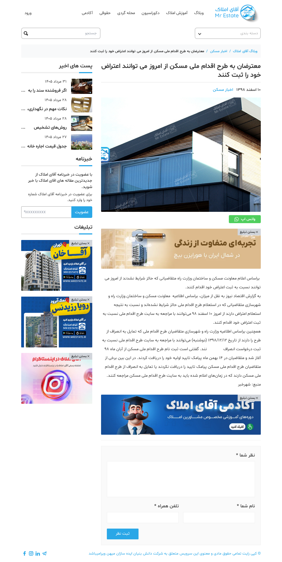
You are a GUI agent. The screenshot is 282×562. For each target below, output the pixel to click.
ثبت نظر (123, 534)
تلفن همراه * (166, 506)
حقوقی (105, 13)
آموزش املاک (177, 13)
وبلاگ (199, 13)
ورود (28, 13)
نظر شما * (245, 455)
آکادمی (87, 13)
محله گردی (126, 13)
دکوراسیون (150, 13)
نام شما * (246, 506)
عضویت (82, 212)
